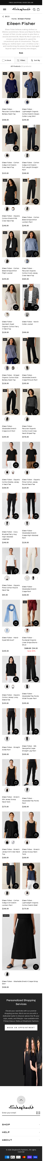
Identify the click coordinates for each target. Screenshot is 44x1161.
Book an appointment (21, 1027)
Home (14, 19)
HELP (6, 1132)
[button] (5, 9)
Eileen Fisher (24, 19)
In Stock (8, 60)
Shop (6, 1124)
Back (7, 16)
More (21, 53)
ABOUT (7, 1140)
